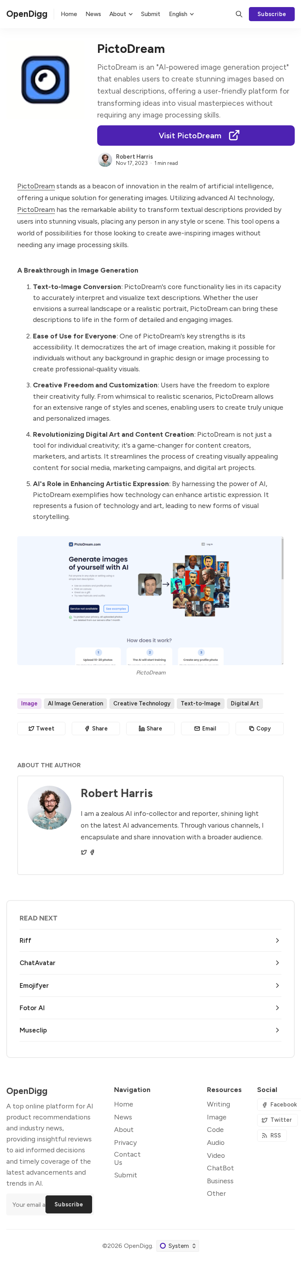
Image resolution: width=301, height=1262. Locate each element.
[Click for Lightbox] (150, 600)
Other (216, 1193)
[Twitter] (84, 852)
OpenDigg (138, 1245)
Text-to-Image (201, 703)
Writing (218, 1104)
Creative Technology (141, 703)
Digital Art (245, 703)
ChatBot (220, 1168)
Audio (216, 1142)
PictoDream (36, 186)
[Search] (239, 14)
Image (29, 703)
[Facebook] (92, 852)
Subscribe (271, 14)
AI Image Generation (75, 703)
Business (220, 1181)
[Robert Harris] (105, 160)
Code (215, 1129)
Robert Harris (134, 156)
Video (216, 1155)
